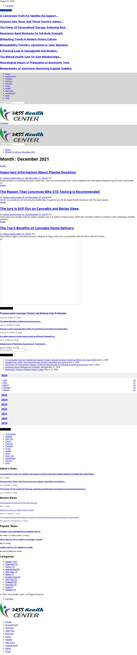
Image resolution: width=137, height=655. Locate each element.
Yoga (7, 98)
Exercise (8, 83)
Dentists (8, 78)
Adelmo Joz (8, 178)
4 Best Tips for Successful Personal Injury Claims (21, 539)
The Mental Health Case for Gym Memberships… (30, 56)
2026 (4, 375)
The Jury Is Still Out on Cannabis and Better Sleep (39, 208)
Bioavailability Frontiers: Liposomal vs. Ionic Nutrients (34, 45)
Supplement (10, 93)
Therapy (8, 460)
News (7, 95)
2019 (4, 423)
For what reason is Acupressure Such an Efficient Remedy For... (28, 336)
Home (7, 74)
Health (8, 88)
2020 (4, 418)
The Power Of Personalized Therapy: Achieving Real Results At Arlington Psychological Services (46, 365)
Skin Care (9, 91)
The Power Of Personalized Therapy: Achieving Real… (33, 27)
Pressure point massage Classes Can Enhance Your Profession (33, 313)
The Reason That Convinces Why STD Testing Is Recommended (50, 191)
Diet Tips (8, 81)
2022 (4, 409)
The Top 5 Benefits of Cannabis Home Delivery (37, 228)
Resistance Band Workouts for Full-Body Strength (31, 33)
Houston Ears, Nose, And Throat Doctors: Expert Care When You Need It (36, 362)
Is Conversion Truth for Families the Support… (29, 15)
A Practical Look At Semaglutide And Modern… (29, 51)
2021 (4, 413)
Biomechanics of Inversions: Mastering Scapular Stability (36, 68)
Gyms (7, 86)
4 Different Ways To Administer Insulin (16, 547)
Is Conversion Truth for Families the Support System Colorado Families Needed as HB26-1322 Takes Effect (51, 360)
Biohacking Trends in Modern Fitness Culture (28, 39)
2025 (4, 395)
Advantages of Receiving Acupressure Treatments (22, 344)
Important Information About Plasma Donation (38, 172)
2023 (4, 404)
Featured (9, 446)
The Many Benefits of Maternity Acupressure (20, 321)
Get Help (9, 6)
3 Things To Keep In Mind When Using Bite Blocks (20, 531)
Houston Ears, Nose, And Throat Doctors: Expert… (31, 21)
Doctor (8, 441)
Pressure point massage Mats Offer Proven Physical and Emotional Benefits (34, 329)
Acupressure (10, 76)
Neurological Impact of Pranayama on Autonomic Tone (34, 62)
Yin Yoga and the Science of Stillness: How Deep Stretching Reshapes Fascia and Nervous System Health (39, 517)
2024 (4, 399)
